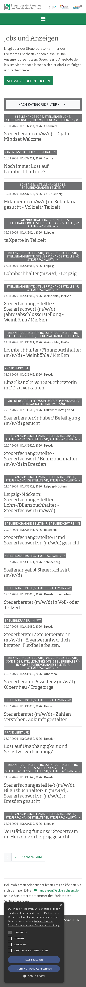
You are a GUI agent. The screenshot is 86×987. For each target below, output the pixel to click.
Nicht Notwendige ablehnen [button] (34, 968)
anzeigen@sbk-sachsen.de (59, 890)
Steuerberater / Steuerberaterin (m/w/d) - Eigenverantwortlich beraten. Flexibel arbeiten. (37, 640)
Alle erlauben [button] (34, 959)
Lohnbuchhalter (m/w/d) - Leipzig (40, 274)
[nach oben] (79, 982)
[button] (10, 950)
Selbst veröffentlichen (28, 80)
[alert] (34, 942)
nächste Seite (32, 857)
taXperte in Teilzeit (25, 240)
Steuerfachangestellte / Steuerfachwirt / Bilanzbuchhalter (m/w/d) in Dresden (40, 459)
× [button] (60, 905)
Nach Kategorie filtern (39, 104)
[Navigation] (43, 19)
